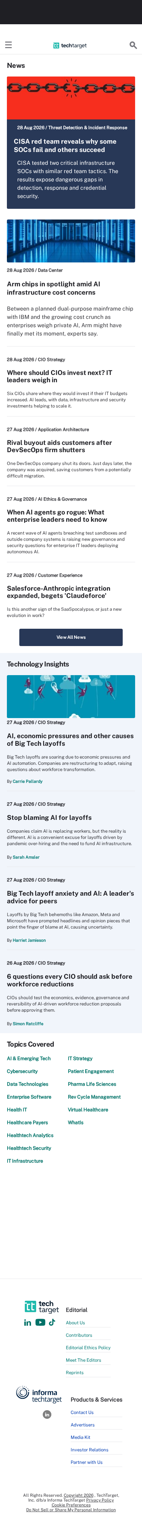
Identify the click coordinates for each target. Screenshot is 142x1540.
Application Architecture (63, 429)
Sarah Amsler (26, 857)
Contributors (79, 1335)
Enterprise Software (29, 1097)
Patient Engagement (91, 1071)
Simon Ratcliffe (28, 1023)
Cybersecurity (22, 1071)
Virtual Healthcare (88, 1109)
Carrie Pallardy (27, 781)
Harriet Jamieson (29, 940)
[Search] (133, 45)
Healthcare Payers (27, 1122)
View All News (71, 637)
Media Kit (80, 1437)
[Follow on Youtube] (41, 1323)
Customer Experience (60, 575)
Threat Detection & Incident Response (87, 127)
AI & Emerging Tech (29, 1058)
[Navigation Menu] (8, 45)
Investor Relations (90, 1449)
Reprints (75, 1372)
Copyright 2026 (78, 1495)
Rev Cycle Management (94, 1097)
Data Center (50, 270)
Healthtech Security (29, 1148)
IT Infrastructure (25, 1161)
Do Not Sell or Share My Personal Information (71, 1509)
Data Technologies (27, 1084)
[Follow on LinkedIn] (27, 1323)
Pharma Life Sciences (92, 1084)
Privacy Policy (100, 1500)
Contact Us (82, 1412)
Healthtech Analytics (30, 1135)
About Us (75, 1322)
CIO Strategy (51, 359)
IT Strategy (80, 1058)
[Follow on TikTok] (52, 1323)
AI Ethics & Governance (62, 499)
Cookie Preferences (71, 1505)
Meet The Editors (83, 1360)
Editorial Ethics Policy (88, 1347)
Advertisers (83, 1424)
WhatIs (75, 1122)
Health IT (17, 1109)
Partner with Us (87, 1462)
